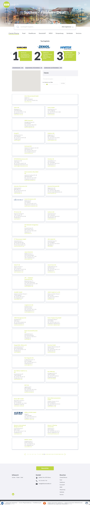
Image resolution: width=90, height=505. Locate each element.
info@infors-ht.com (18, 113)
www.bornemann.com (19, 246)
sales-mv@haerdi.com (29, 257)
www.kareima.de (51, 352)
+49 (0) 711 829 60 (54, 376)
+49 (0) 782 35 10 (20, 296)
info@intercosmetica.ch (29, 179)
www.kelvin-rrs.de (52, 406)
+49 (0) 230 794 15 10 (55, 349)
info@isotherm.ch (52, 217)
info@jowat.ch (51, 270)
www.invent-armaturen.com (30, 206)
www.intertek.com (52, 193)
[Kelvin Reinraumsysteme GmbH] (62, 402)
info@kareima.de (51, 350)
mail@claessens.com (18, 270)
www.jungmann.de (28, 286)
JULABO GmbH (18, 292)
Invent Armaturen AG (30, 199)
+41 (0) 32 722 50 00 (31, 177)
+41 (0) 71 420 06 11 (31, 336)
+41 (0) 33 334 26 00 (31, 230)
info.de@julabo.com (18, 298)
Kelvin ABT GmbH (19, 398)
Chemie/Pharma (14, 33)
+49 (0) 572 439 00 (20, 243)
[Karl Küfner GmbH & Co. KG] (28, 375)
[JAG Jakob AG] (62, 243)
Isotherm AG (51, 212)
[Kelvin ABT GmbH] (28, 402)
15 (51, 454)
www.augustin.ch (28, 365)
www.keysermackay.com (53, 433)
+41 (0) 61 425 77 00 (21, 112)
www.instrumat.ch (28, 153)
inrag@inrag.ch (17, 139)
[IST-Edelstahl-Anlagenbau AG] (45, 229)
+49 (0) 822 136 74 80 (21, 403)
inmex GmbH (51, 107)
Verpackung (59, 33)
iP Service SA (17, 212)
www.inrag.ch (17, 140)
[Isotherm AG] (62, 216)
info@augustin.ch (28, 363)
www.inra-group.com (29, 127)
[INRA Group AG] (45, 124)
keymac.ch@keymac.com (53, 432)
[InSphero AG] (62, 137)
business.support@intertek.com (55, 192)
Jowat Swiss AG (52, 265)
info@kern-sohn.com (29, 418)
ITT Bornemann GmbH (20, 239)
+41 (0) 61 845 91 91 (54, 322)
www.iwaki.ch (17, 219)
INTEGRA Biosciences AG (21, 159)
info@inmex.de (51, 113)
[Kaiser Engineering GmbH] (62, 322)
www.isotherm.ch (52, 219)
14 (49, 454)
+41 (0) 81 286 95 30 (21, 163)
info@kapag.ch (17, 350)
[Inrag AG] (28, 137)
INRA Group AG (28, 120)
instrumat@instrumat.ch (30, 152)
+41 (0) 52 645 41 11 (31, 362)
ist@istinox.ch (27, 232)
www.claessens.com (18, 272)
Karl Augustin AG (29, 358)
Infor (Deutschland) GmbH (31, 96)
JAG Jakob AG (51, 239)
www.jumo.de (51, 299)
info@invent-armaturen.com (31, 204)
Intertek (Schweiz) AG (53, 186)
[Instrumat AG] (45, 150)
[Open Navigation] (85, 4)
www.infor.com (28, 101)
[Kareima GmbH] (62, 349)
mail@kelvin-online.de (19, 404)
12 (46, 454)
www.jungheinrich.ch (29, 312)
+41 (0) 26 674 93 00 (21, 216)
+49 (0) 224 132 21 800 (55, 112)
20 (59, 454)
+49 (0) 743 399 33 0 (31, 416)
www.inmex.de (51, 114)
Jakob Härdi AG (28, 252)
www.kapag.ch (17, 352)
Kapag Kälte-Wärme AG (20, 345)
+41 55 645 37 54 (43, 480)
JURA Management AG (20, 317)
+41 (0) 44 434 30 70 (54, 431)
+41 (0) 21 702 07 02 (21, 269)
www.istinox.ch (28, 233)
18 (56, 454)
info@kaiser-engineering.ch (54, 323)
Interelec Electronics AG (20, 186)
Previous (11, 53)
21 (61, 454)
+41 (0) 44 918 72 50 (21, 349)
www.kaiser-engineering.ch (54, 325)
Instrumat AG (28, 146)
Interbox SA (51, 159)
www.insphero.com (52, 140)
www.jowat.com (51, 272)
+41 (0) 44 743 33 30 (31, 389)
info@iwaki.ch (17, 217)
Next (78, 53)
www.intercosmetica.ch (29, 180)
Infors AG (16, 107)
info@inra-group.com (29, 126)
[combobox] (38, 26)
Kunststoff (42, 33)
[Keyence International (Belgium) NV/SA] (28, 430)
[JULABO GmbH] (28, 296)
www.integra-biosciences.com (21, 166)
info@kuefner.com (18, 378)
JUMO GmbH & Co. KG (54, 292)
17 (54, 454)
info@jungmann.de (28, 285)
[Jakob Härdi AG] (45, 256)
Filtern (63, 83)
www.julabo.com (18, 299)
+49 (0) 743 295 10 (20, 376)
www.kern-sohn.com (29, 419)
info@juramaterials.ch (19, 323)
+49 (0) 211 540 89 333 (32, 100)
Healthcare (32, 33)
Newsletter (45, 468)
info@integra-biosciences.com (21, 164)
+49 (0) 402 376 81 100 (32, 283)
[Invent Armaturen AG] (45, 203)
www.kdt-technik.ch (29, 392)
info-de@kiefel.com (28, 445)
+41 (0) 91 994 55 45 (54, 163)
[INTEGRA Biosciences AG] (28, 163)
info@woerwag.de (52, 377)
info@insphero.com (52, 139)
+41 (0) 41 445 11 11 (54, 269)
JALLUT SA (17, 265)
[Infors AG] (28, 111)
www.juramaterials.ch (19, 325)
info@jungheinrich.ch (29, 310)
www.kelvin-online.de (19, 405)
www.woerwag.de (52, 378)
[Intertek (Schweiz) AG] (62, 190)
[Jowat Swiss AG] (62, 269)
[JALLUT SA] (28, 269)
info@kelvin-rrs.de (52, 405)
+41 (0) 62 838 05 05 (21, 322)
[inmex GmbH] (62, 111)
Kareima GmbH (52, 345)
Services (78, 33)
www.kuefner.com (18, 379)
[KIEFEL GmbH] (45, 443)
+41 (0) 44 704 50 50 (21, 190)
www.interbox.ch (52, 166)
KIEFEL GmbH (28, 439)
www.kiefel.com (28, 446)
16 (52, 454)
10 (42, 454)
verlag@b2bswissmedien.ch (45, 483)
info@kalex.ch (27, 338)
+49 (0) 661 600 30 (54, 296)
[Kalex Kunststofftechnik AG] (45, 335)
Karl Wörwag (51, 371)
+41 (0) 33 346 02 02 (54, 216)
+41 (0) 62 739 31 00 (31, 309)
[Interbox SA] (62, 163)
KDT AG (26, 385)
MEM (51, 33)
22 (62, 454)
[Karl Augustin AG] (45, 362)
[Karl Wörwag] (62, 375)
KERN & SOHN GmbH (30, 412)
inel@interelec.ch (18, 192)
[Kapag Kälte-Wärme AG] (28, 349)
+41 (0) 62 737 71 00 (31, 256)
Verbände (70, 33)
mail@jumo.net (51, 298)
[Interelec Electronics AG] (28, 190)
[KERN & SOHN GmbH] (45, 416)
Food (23, 33)
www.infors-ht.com (18, 114)
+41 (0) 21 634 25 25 (31, 150)
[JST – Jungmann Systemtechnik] (45, 282)
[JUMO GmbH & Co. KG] (62, 296)
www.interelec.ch (18, 193)
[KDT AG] (45, 389)
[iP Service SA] (28, 216)
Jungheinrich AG (28, 305)
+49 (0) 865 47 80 (30, 444)
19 (57, 454)
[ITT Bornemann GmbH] (28, 243)
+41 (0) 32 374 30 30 (54, 243)
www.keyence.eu (18, 433)
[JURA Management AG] (28, 322)
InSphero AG (51, 133)
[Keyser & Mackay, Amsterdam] (62, 430)
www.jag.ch (50, 246)
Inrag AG (16, 133)
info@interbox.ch (52, 164)
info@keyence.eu (18, 432)
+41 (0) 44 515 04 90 (54, 137)
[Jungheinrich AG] (45, 309)
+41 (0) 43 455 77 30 (21, 431)
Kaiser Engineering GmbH (54, 317)
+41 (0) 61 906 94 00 (31, 124)
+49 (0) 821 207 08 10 (55, 404)
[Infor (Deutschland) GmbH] (45, 99)
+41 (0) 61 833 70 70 (31, 203)
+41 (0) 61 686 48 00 (54, 190)
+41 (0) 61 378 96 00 (21, 137)
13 (47, 454)
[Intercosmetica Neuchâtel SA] (45, 176)
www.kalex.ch (27, 339)
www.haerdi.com (28, 259)
